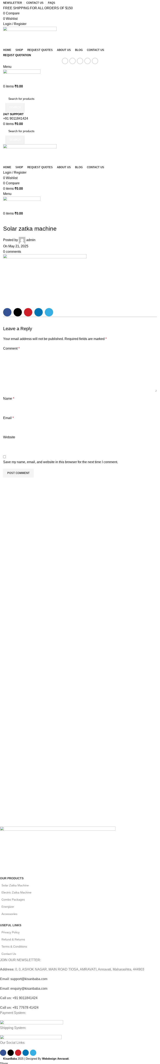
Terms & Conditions (14, 946)
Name (8, 398)
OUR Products (12, 878)
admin (30, 240)
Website (9, 437)
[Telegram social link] (95, 61)
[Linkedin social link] (87, 61)
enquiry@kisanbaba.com (28, 988)
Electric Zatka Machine (16, 892)
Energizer (7, 906)
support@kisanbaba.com (28, 979)
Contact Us (8, 953)
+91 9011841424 (25, 998)
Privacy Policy (10, 932)
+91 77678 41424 (25, 1007)
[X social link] (72, 61)
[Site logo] (30, 36)
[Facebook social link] (65, 61)
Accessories (9, 914)
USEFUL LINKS (10, 925)
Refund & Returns (13, 939)
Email (8, 418)
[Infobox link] (80, 116)
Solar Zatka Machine (15, 885)
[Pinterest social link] (80, 61)
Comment (11, 348)
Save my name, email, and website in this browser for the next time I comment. (60, 462)
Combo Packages (13, 899)
